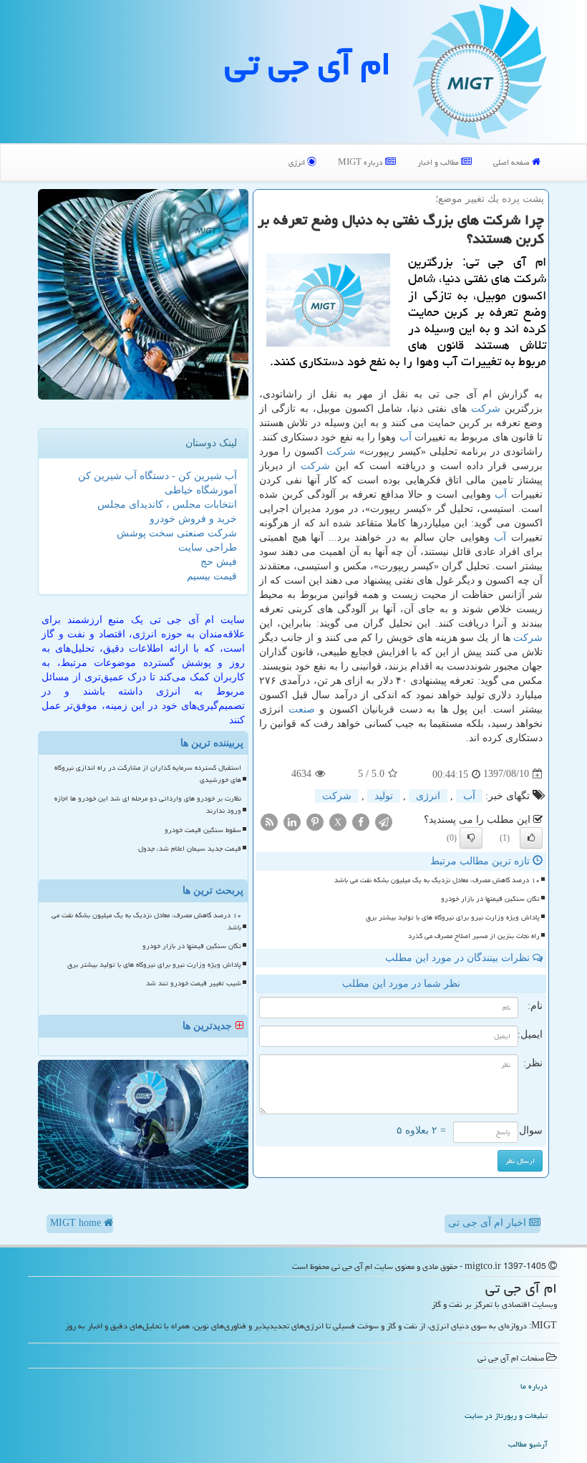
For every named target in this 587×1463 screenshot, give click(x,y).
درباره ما (534, 1386)
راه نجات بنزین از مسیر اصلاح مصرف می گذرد (474, 936)
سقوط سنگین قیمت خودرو (203, 830)
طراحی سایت (207, 547)
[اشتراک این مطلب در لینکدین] (292, 821)
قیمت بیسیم (212, 576)
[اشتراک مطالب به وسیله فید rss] (269, 821)
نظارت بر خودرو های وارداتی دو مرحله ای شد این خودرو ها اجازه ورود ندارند (147, 804)
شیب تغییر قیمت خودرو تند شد (193, 983)
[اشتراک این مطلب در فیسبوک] (361, 821)
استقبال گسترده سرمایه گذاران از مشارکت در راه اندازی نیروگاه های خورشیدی (147, 774)
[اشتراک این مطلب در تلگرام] (384, 821)
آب (405, 437)
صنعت (301, 709)
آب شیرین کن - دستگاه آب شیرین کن (157, 475)
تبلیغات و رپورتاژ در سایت (506, 1415)
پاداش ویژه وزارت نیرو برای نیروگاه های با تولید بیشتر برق (453, 917)
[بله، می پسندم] (531, 838)
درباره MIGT (361, 162)
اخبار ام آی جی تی (488, 1222)
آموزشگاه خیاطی (201, 490)
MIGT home (77, 1222)
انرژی (297, 162)
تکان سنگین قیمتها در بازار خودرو (490, 899)
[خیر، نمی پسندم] (471, 838)
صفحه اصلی (512, 162)
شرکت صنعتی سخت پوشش (177, 533)
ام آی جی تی (308, 64)
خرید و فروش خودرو (193, 518)
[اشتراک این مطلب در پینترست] (315, 821)
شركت (485, 408)
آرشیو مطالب (528, 1444)
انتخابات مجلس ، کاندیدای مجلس (167, 504)
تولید (383, 796)
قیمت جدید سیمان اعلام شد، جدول (189, 848)
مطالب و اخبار (439, 162)
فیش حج (218, 561)
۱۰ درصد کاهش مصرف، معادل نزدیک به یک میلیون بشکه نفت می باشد (437, 880)
